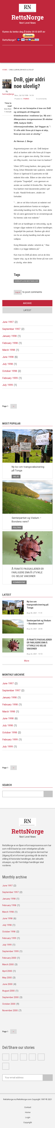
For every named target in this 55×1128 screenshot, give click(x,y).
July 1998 (7, 364)
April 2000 (7, 971)
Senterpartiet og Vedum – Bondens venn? (26, 519)
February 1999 (10, 378)
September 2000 (10, 997)
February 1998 (10, 343)
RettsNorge (27, 17)
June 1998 (8, 357)
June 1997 (8, 322)
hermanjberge (8, 94)
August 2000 (8, 991)
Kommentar (19, 582)
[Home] (27, 8)
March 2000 (8, 964)
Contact (27, 1107)
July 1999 (7, 384)
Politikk (17, 527)
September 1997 (11, 329)
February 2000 (9, 958)
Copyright (27, 1122)
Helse (16, 476)
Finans (26, 99)
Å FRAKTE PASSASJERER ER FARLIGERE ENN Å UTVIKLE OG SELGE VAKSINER (28, 572)
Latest (27, 310)
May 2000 (7, 977)
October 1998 (9, 371)
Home (4, 70)
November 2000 (10, 1010)
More (26, 661)
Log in (17, 292)
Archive (27, 303)
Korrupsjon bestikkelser (26, 281)
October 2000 (8, 1004)
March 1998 (8, 349)
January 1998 (9, 336)
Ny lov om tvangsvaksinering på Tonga (28, 468)
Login (27, 1117)
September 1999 (10, 951)
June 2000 (7, 984)
